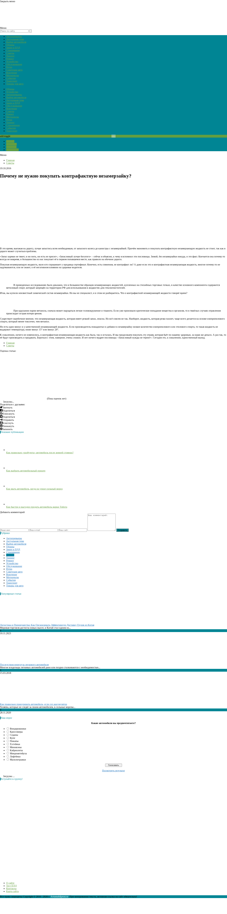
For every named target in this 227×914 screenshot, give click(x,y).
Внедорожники (18, 728)
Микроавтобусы (18, 753)
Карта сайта (12, 149)
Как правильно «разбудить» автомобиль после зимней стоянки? (40, 452)
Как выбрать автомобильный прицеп (25, 470)
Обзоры (10, 44)
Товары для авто (14, 83)
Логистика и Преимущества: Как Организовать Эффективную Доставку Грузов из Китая (47, 625)
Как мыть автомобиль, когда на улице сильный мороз (34, 488)
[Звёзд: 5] (23, 387)
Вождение (11, 72)
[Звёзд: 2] (69, 364)
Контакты (11, 147)
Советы (10, 53)
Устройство (12, 61)
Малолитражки (18, 759)
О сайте (10, 141)
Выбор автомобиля (16, 42)
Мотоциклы (12, 75)
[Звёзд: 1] (23, 364)
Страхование (13, 50)
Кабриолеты (16, 750)
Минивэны (16, 747)
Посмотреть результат (113, 770)
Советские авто (14, 70)
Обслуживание (14, 64)
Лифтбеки (15, 756)
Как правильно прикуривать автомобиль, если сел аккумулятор (33, 704)
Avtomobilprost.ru (59, 896)
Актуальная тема (15, 39)
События (11, 78)
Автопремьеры (14, 36)
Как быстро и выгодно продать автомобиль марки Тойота (36, 507)
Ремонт (10, 58)
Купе (12, 738)
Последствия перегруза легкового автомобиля (24, 664)
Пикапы (14, 741)
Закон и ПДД (13, 47)
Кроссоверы (16, 731)
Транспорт (11, 81)
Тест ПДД (11, 144)
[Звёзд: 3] (116, 364)
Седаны (14, 735)
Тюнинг (10, 56)
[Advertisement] (23, 829)
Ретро (9, 67)
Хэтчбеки (15, 744)
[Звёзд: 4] (162, 364)
